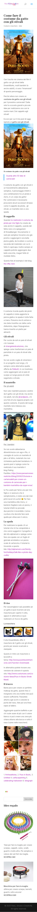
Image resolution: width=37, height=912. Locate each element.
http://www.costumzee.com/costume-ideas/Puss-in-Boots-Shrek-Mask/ (18, 677)
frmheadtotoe (11, 775)
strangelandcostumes (15, 346)
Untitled (7, 778)
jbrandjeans (23, 397)
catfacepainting (19, 778)
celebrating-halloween (13, 781)
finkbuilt (15, 369)
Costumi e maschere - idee (13, 26)
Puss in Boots (25, 775)
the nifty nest (9, 264)
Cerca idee (28, 799)
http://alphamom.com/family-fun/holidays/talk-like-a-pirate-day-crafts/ (18, 552)
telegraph (29, 781)
